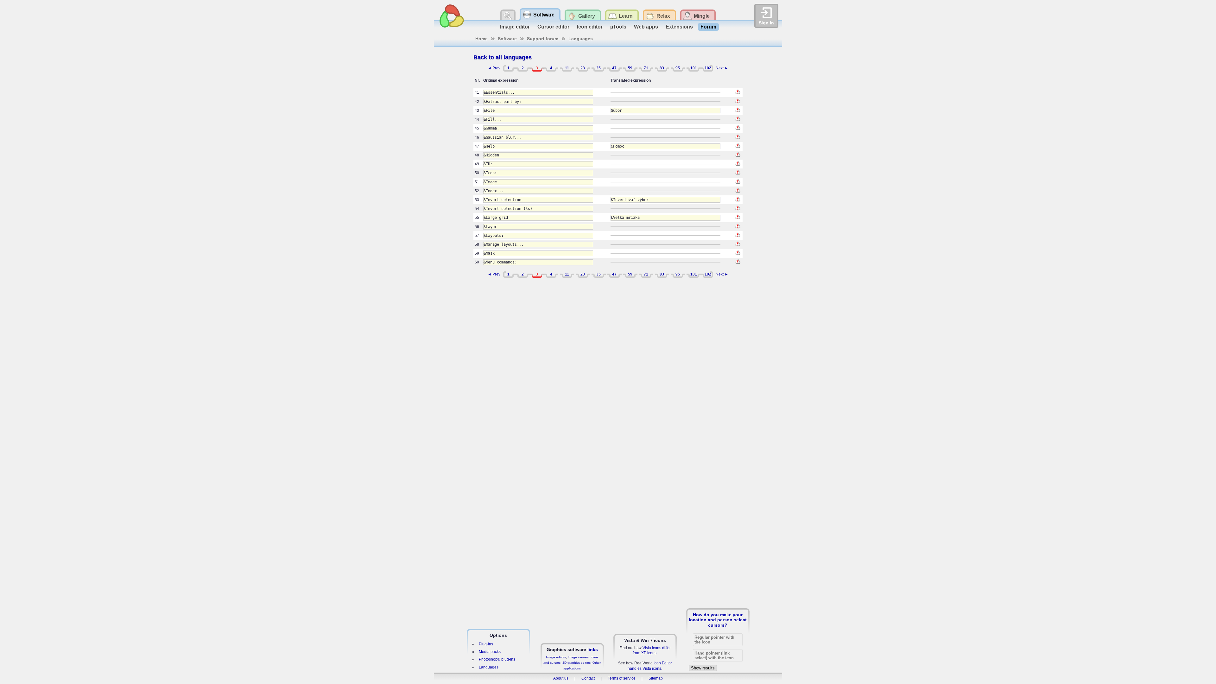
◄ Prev (494, 68)
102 (708, 68)
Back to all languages (502, 57)
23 (582, 68)
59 (630, 68)
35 (598, 68)
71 (646, 68)
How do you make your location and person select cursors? (718, 619)
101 (693, 68)
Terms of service (622, 678)
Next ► (722, 68)
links (592, 649)
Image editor (515, 26)
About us (560, 678)
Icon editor (590, 26)
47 (614, 68)
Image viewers (578, 657)
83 (662, 68)
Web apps (646, 26)
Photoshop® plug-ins (497, 659)
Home (481, 38)
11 (567, 68)
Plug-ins (486, 644)
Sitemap (656, 678)
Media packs (490, 651)
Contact (588, 678)
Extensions (679, 26)
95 (677, 68)
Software (507, 38)
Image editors (556, 657)
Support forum (542, 38)
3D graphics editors (576, 662)
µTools (618, 26)
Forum (708, 26)
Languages (580, 38)
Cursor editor (553, 26)
